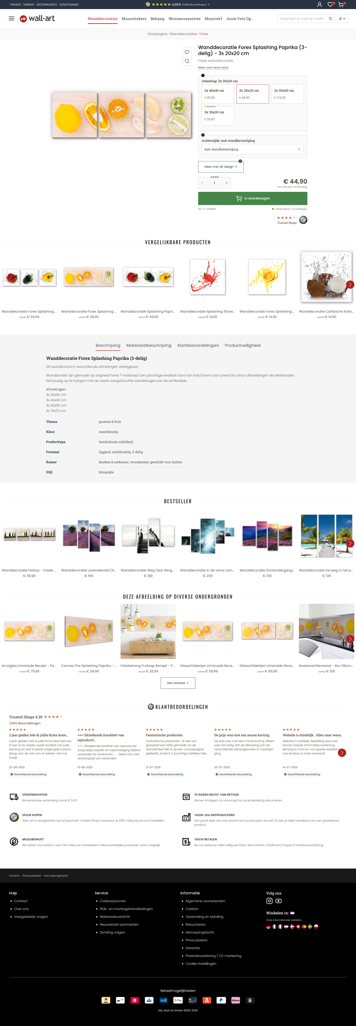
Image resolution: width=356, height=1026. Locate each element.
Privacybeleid (32, 876)
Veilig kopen (32, 815)
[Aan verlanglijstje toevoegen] (187, 52)
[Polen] (316, 926)
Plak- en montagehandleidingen (126, 908)
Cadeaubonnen (113, 901)
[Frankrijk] (274, 926)
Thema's (15, 4)
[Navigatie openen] (11, 18)
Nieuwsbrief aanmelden (119, 924)
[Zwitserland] (298, 926)
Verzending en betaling (204, 916)
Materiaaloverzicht (115, 916)
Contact (21, 901)
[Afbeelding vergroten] (187, 60)
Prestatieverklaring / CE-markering (213, 955)
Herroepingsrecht (56, 876)
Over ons (21, 908)
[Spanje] (304, 926)
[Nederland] (286, 926)
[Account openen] (319, 4)
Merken (28, 4)
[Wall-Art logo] (37, 18)
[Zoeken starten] (330, 19)
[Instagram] (269, 901)
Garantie (193, 948)
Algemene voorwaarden (205, 901)
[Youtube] (278, 901)
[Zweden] (310, 926)
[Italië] (280, 926)
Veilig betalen (205, 839)
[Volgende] (350, 284)
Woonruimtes (46, 4)
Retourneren (196, 924)
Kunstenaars (69, 4)
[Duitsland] (268, 926)
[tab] (108, 345)
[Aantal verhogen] (227, 182)
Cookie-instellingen (201, 963)
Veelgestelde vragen (31, 916)
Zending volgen (112, 932)
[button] (121, 117)
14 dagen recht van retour (216, 795)
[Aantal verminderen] (202, 182)
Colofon (14, 876)
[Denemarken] (292, 926)
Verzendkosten (34, 795)
